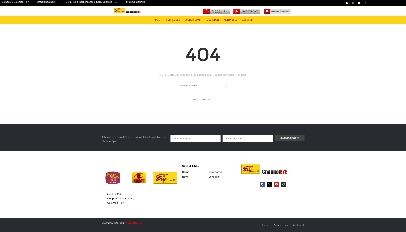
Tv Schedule (212, 20)
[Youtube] (359, 3)
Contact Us (215, 172)
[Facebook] (347, 3)
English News (193, 20)
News (185, 177)
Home (157, 20)
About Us (247, 20)
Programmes (172, 20)
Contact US (230, 20)
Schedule (214, 177)
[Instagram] (365, 3)
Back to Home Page (203, 99)
